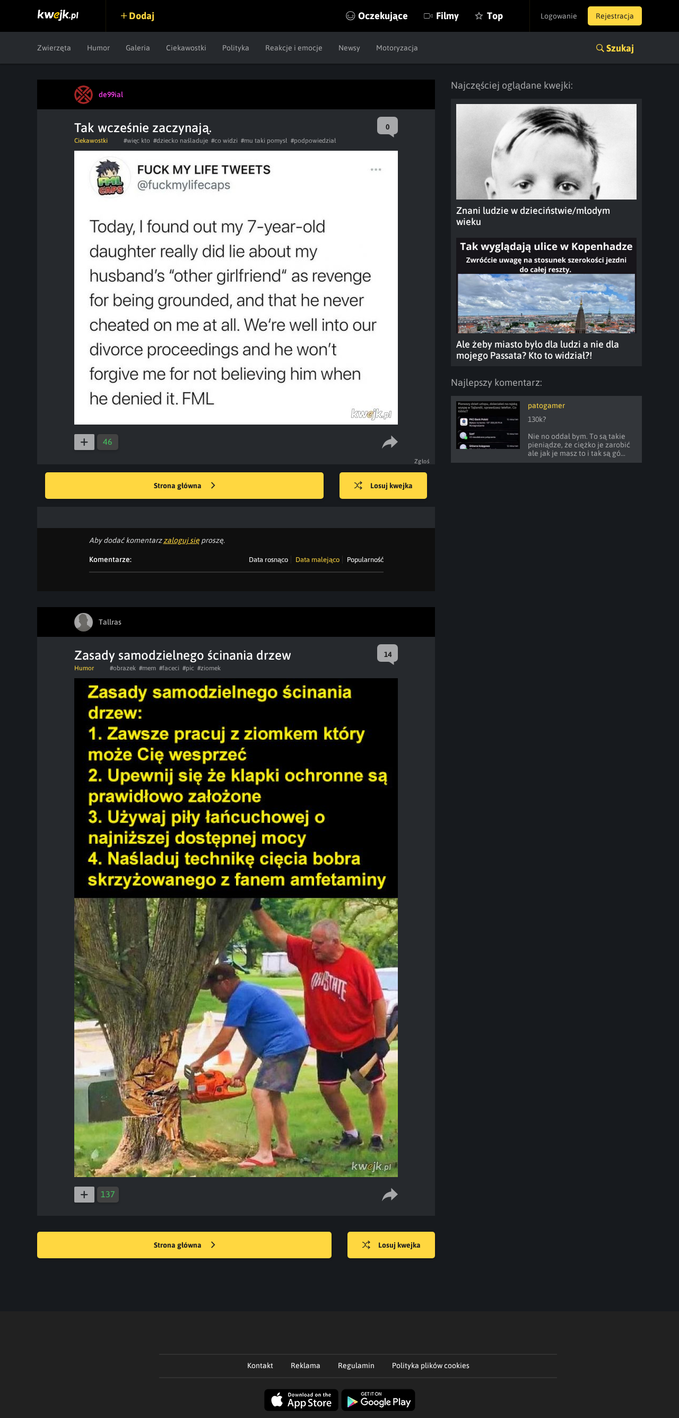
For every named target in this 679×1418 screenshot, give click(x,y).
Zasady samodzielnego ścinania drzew (182, 655)
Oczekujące (383, 15)
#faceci (169, 668)
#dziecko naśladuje (180, 140)
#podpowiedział (313, 140)
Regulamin (356, 1365)
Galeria (138, 48)
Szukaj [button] (620, 48)
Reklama (305, 1365)
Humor (98, 48)
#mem (147, 668)
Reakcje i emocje (294, 48)
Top (495, 15)
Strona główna (178, 485)
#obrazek (123, 668)
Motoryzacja (397, 48)
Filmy (447, 15)
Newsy (349, 48)
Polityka (235, 48)
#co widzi (224, 140)
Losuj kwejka (391, 485)
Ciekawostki (186, 48)
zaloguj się (181, 540)
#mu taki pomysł (264, 140)
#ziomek (209, 668)
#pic (188, 668)
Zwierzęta (54, 48)
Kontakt (260, 1365)
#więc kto (137, 140)
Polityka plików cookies (430, 1365)
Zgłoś (422, 461)
